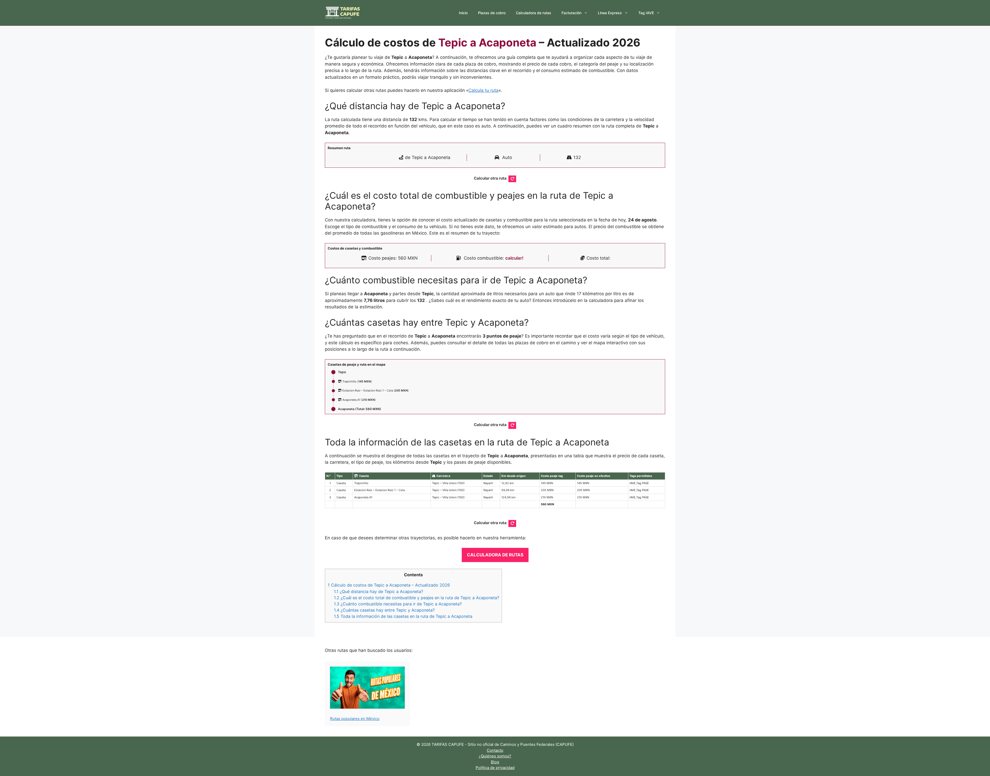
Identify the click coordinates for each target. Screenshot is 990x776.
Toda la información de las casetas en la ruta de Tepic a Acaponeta (403, 616)
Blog (495, 761)
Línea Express (610, 13)
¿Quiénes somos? (495, 756)
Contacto (495, 750)
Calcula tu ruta (483, 90)
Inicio (463, 13)
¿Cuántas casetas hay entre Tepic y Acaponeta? (384, 610)
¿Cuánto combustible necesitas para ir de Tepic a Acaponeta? (398, 603)
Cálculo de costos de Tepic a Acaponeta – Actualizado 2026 (389, 585)
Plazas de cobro (492, 13)
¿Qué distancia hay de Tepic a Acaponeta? (378, 591)
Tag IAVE (646, 13)
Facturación (571, 13)
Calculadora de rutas (533, 13)
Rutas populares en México (355, 718)
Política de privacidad (495, 767)
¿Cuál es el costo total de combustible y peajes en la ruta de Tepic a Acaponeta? (416, 597)
